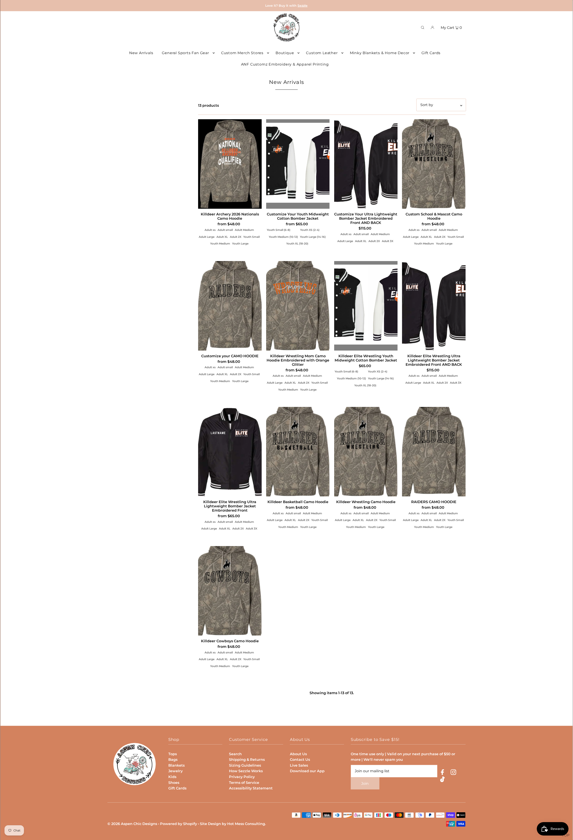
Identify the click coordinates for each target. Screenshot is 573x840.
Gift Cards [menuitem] (430, 53)
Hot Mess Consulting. (246, 824)
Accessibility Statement (251, 788)
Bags (172, 759)
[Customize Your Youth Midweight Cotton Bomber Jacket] (298, 164)
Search (235, 754)
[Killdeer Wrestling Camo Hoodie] (366, 451)
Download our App (307, 771)
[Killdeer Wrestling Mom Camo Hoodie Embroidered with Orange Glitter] (298, 306)
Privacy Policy (242, 777)
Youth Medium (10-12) (283, 236)
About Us (298, 754)
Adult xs (210, 230)
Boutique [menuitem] (285, 53)
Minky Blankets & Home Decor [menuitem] (380, 53)
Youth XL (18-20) (297, 243)
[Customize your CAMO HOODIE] (230, 306)
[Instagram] (453, 773)
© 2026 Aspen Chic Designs (132, 824)
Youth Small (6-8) (278, 230)
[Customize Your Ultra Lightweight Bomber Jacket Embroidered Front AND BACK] (366, 164)
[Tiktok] (442, 780)
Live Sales (299, 765)
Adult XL (222, 236)
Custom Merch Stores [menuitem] (242, 53)
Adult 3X (387, 241)
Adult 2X (235, 236)
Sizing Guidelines (245, 765)
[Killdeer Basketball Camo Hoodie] (298, 451)
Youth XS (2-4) (309, 230)
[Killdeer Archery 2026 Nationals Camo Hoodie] (230, 164)
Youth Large (240, 243)
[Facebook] (442, 773)
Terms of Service (244, 782)
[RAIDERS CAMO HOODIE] (434, 451)
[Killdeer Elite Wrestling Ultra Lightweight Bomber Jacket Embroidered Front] (230, 451)
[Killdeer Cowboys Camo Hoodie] (230, 591)
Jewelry (175, 771)
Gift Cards (177, 788)
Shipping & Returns (247, 759)
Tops (172, 754)
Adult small (225, 230)
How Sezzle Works (246, 771)
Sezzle (302, 6)
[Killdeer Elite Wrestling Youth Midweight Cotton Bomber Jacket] (366, 306)
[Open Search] (422, 27)
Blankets (176, 765)
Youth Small (251, 236)
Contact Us (300, 759)
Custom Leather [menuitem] (322, 53)
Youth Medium (220, 243)
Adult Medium (244, 230)
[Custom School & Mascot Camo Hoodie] (434, 164)
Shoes (173, 782)
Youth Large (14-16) (313, 236)
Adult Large (206, 236)
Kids (172, 777)
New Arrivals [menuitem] (141, 53)
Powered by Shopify (178, 824)
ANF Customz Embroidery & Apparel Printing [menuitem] (285, 64)
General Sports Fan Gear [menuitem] (185, 53)
